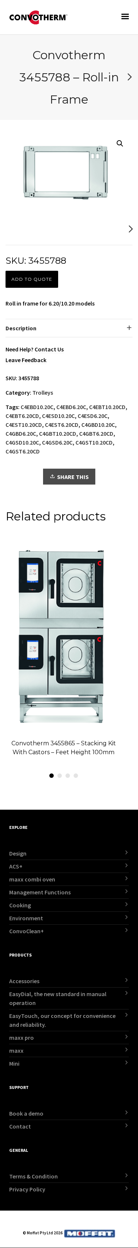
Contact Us (49, 349)
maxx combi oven (32, 879)
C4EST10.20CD (24, 424)
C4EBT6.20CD (22, 415)
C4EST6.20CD (61, 424)
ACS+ (15, 866)
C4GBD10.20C (98, 424)
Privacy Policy (27, 1189)
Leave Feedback (26, 360)
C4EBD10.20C (37, 407)
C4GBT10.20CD (57, 433)
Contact (20, 1126)
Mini (14, 1063)
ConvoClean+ (26, 931)
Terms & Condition (33, 1176)
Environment (26, 918)
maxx (16, 1050)
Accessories (24, 981)
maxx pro (21, 1037)
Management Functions (40, 892)
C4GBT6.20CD (96, 433)
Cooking (20, 905)
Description (21, 328)
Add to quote (31, 279)
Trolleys (42, 392)
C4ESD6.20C (92, 415)
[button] (120, 143)
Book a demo (26, 1113)
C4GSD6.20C (57, 442)
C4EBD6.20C (71, 407)
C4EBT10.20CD (107, 407)
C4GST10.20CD (94, 442)
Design (17, 853)
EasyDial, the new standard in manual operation (57, 998)
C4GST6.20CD (23, 451)
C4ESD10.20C (58, 415)
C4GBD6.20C (21, 433)
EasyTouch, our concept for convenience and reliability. (62, 1020)
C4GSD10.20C (22, 442)
